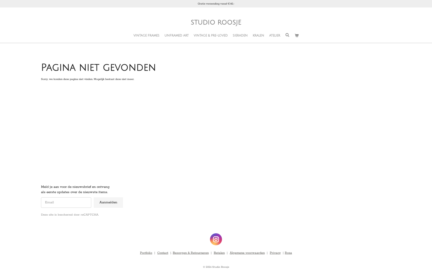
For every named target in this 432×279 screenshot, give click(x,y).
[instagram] (216, 239)
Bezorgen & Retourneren (191, 253)
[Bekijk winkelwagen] (296, 35)
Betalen (219, 253)
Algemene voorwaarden (247, 253)
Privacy (275, 253)
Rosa (288, 253)
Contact (162, 253)
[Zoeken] (287, 35)
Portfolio (146, 253)
